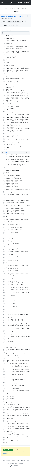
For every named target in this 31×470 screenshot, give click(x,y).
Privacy (8, 460)
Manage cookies (18, 462)
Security (13, 460)
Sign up (26, 2)
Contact (11, 462)
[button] (22, 22)
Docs (27, 460)
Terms (3, 460)
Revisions (13, 25)
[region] (15, 92)
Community (22, 460)
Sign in (20, 2)
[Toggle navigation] (2, 3)
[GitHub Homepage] (11, 466)
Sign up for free (8, 449)
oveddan (4, 16)
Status (17, 460)
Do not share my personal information (15, 463)
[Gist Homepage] (11, 3)
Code (5, 25)
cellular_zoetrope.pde (15, 16)
